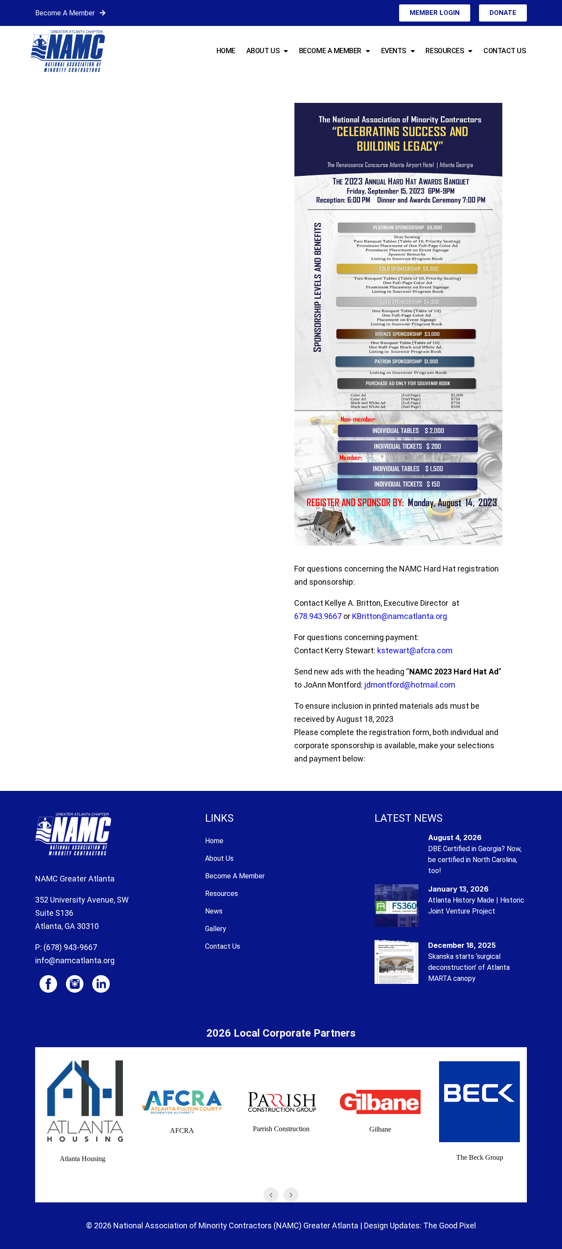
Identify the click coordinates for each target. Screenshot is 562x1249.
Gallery (215, 929)
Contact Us (504, 51)
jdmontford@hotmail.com (409, 684)
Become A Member (65, 13)
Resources (444, 51)
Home (225, 51)
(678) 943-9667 (70, 947)
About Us (262, 51)
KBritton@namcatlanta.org (399, 616)
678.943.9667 (318, 616)
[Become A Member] (102, 13)
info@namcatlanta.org (75, 960)
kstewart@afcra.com (415, 650)
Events (393, 51)
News (214, 911)
